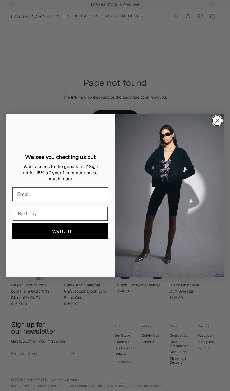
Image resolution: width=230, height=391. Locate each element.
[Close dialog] (217, 121)
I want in (60, 231)
